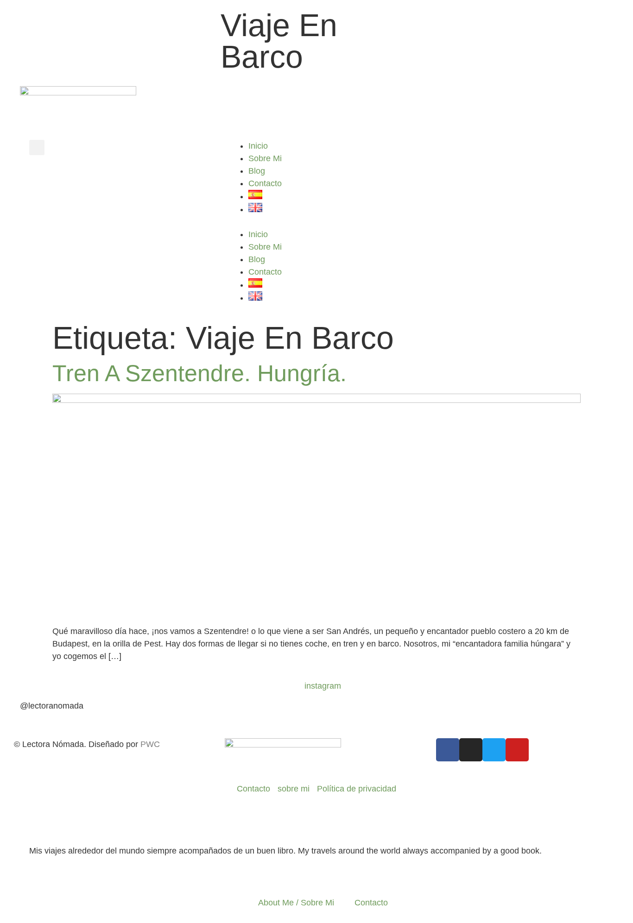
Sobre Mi (265, 158)
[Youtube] (517, 749)
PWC (150, 744)
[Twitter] (494, 749)
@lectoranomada (51, 705)
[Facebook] (447, 749)
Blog (256, 171)
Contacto (265, 183)
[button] (36, 147)
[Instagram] (470, 749)
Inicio (258, 146)
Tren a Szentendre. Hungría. (199, 373)
